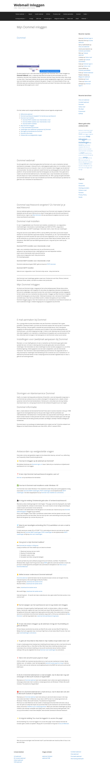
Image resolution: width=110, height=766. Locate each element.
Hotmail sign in (47, 18)
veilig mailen (84, 161)
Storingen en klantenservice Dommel (31, 131)
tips (91, 157)
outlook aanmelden (82, 150)
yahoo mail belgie (84, 165)
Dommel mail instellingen (47, 650)
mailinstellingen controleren (28, 633)
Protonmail (82, 111)
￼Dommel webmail (26, 114)
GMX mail (38, 18)
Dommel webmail (22, 578)
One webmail (75, 754)
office (85, 147)
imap (88, 136)
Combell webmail (84, 102)
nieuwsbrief (81, 147)
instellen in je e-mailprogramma (36, 706)
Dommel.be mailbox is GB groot (28, 545)
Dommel (78, 14)
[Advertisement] (44, 52)
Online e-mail (83, 190)
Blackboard (81, 130)
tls (79, 160)
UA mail (81, 160)
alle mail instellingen (36, 534)
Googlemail (91, 134)
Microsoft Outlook (86, 145)
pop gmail (87, 153)
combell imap (86, 130)
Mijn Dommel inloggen (27, 125)
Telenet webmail (19, 14)
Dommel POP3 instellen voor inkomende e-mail (37, 120)
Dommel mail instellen (27, 118)
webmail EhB (46, 758)
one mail (84, 148)
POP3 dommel (51, 264)
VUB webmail (18, 762)
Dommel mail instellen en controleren (52, 492)
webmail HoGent (47, 756)
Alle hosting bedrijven (77, 758)
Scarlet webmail (39, 14)
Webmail (83, 18)
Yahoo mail (70, 18)
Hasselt (80, 136)
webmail (86, 164)
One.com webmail (84, 47)
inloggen (83, 139)
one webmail (88, 148)
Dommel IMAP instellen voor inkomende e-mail (36, 122)
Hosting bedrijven (20, 18)
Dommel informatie (26, 133)
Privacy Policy (83, 195)
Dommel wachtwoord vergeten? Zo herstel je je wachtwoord (38, 116)
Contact (81, 183)
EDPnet (48, 14)
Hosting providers (84, 188)
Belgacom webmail (59, 18)
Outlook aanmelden (68, 14)
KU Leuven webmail (20, 758)
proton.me (81, 155)
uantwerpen (86, 160)
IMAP (45, 563)
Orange (31, 18)
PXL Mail (81, 109)
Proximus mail (56, 14)
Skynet (30, 14)
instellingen (84, 142)
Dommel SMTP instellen (30, 124)
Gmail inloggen (85, 134)
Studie (85, 14)
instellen (89, 139)
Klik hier (19, 477)
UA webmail (17, 756)
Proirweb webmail (76, 756)
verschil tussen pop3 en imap (54, 663)
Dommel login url (37, 464)
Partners (81, 192)
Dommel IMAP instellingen (31, 491)
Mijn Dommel (37, 215)
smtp (85, 157)
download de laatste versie (34, 582)
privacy (90, 153)
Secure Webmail (64, 723)
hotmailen (84, 136)
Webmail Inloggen (29, 5)
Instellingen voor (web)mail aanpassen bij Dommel (36, 129)
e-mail (90, 132)
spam (89, 157)
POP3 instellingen (45, 491)
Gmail (77, 18)
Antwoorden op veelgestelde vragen (31, 135)
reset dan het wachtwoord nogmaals (48, 616)
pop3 (82, 153)
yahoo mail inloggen (85, 167)
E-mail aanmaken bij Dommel (29, 127)
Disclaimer (82, 185)
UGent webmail (18, 760)
